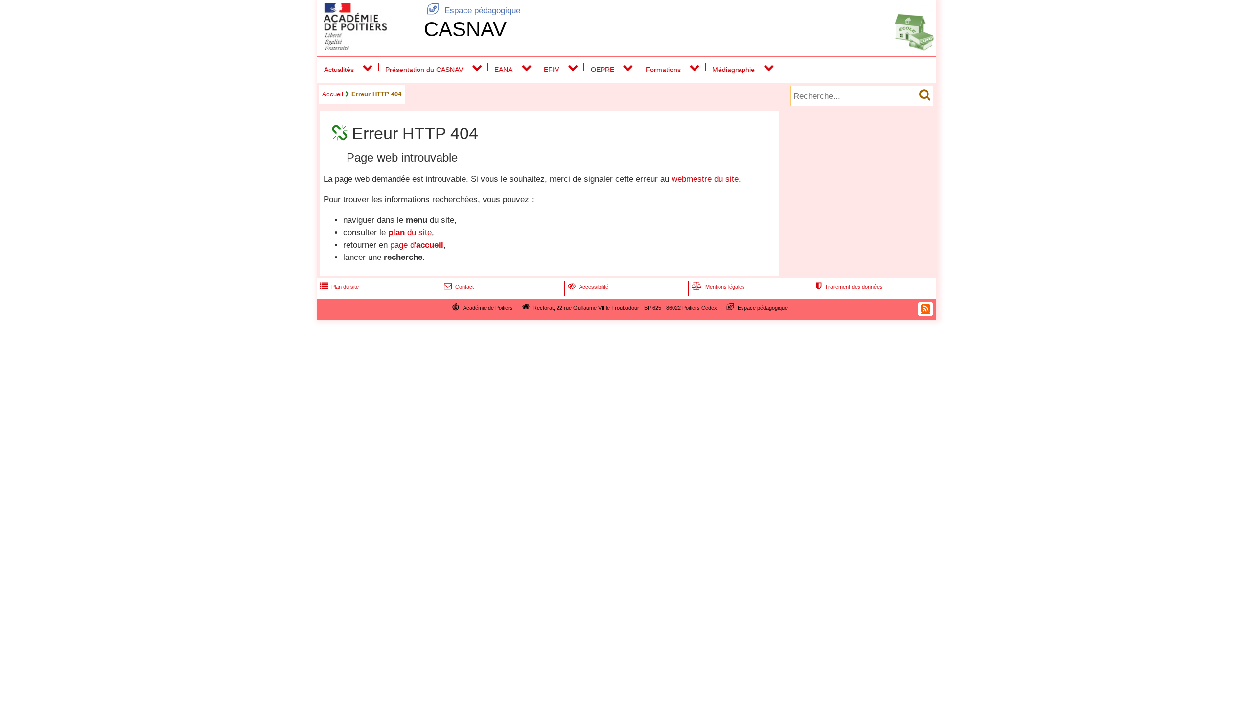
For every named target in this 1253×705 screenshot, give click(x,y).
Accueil (332, 94)
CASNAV (465, 29)
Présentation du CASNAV (424, 69)
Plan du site (339, 287)
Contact (459, 287)
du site (410, 232)
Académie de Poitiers (488, 307)
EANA (503, 69)
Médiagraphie (733, 69)
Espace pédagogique (473, 10)
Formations (663, 69)
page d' (416, 245)
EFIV (551, 69)
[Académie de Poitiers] (369, 47)
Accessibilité (588, 287)
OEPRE (602, 69)
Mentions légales (718, 287)
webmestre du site (705, 179)
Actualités (339, 69)
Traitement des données (849, 287)
